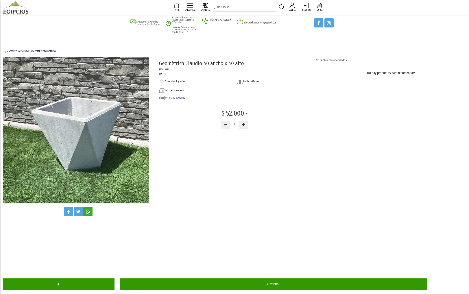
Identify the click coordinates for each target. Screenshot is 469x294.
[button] (318, 22)
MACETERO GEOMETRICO (43, 51)
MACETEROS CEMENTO (18, 51)
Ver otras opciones (175, 97)
